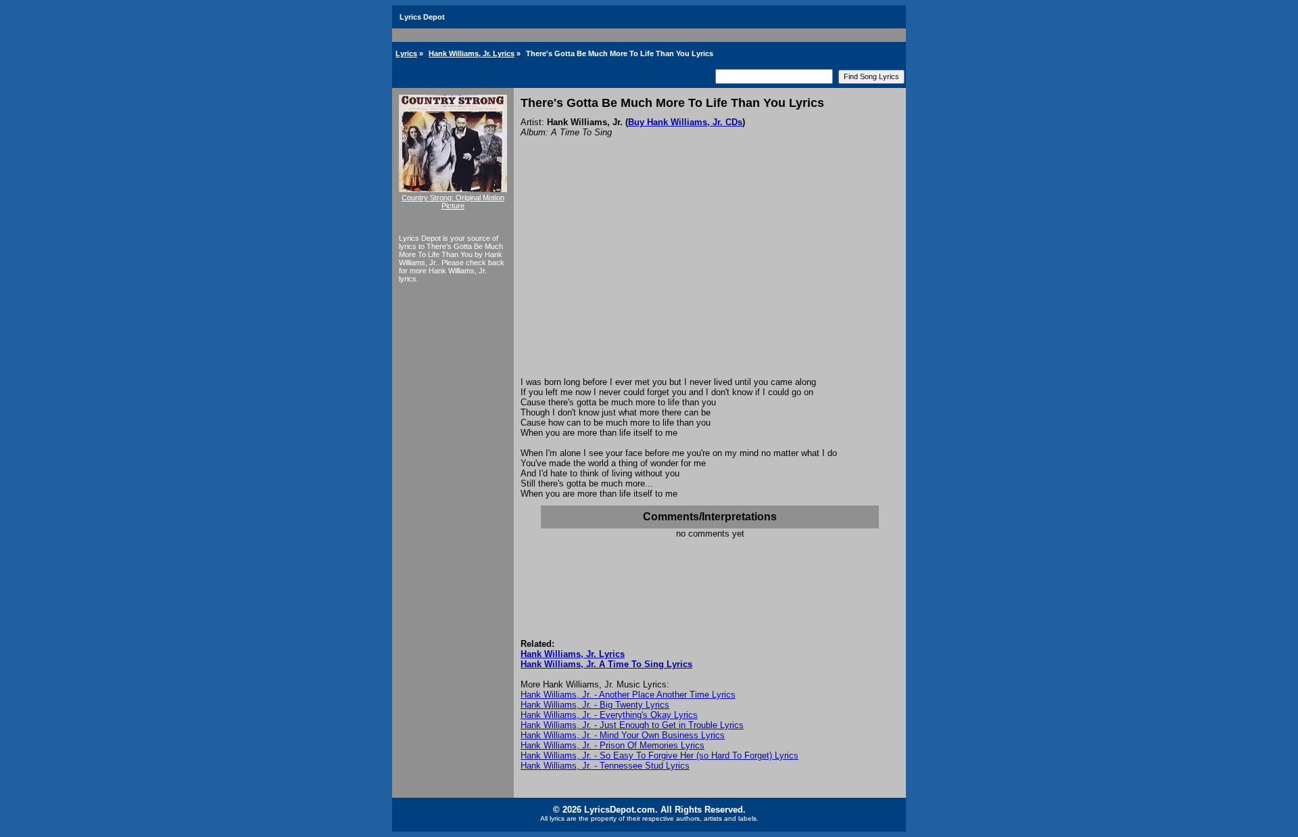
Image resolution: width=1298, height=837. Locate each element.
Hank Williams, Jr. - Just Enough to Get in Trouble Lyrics (632, 725)
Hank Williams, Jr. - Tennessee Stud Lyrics (605, 766)
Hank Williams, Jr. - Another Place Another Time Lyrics (628, 694)
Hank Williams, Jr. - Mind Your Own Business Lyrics (623, 735)
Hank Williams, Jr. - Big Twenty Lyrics (595, 705)
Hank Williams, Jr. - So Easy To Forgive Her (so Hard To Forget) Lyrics (659, 755)
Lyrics (406, 53)
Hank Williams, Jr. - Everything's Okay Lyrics (609, 715)
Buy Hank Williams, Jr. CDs (685, 122)
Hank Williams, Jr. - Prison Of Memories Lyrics (612, 745)
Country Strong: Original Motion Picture (453, 202)
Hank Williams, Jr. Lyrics (471, 53)
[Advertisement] (710, 275)
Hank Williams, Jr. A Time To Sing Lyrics (606, 664)
